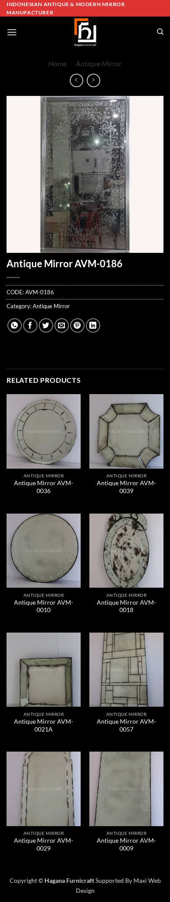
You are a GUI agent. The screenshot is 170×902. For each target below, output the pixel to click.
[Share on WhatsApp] (14, 325)
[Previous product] (93, 80)
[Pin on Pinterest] (77, 325)
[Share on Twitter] (46, 325)
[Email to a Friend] (61, 325)
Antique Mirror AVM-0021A (43, 725)
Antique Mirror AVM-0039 (126, 487)
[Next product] (76, 80)
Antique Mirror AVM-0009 (126, 844)
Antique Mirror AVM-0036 (43, 487)
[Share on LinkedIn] (93, 325)
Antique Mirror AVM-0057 (126, 725)
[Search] (160, 32)
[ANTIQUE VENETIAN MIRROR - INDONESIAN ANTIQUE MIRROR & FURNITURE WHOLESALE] (85, 32)
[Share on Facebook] (30, 325)
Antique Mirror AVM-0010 (43, 606)
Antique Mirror (99, 63)
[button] (12, 32)
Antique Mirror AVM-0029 (43, 844)
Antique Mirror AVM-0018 (126, 606)
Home (57, 63)
